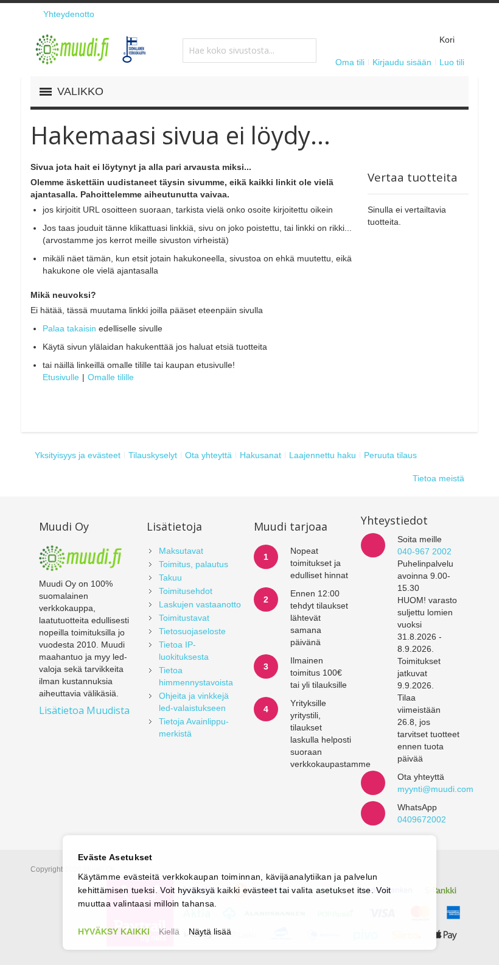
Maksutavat (181, 551)
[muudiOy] (91, 49)
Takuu (170, 577)
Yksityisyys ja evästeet (77, 455)
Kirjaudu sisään (401, 62)
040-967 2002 (424, 551)
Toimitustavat (184, 618)
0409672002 (421, 819)
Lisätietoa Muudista (84, 710)
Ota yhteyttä (208, 455)
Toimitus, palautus (193, 564)
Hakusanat (260, 455)
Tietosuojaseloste (192, 631)
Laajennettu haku (322, 455)
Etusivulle (61, 377)
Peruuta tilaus (390, 455)
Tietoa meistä (438, 478)
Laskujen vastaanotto (200, 604)
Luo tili (451, 62)
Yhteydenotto (68, 14)
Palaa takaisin (69, 328)
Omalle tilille (111, 377)
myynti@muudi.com (435, 789)
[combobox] (249, 50)
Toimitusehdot (185, 591)
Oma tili (350, 62)
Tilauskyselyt (152, 455)
